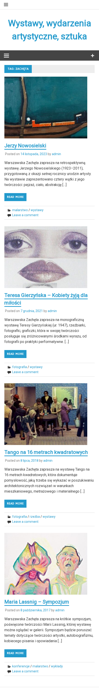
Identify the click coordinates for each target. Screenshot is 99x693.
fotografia (19, 367)
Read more (15, 197)
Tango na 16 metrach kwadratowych (46, 452)
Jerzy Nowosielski (25, 145)
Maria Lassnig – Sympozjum (36, 602)
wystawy (37, 210)
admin (56, 154)
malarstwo (20, 210)
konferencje (21, 666)
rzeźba (35, 516)
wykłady (57, 666)
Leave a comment (25, 215)
